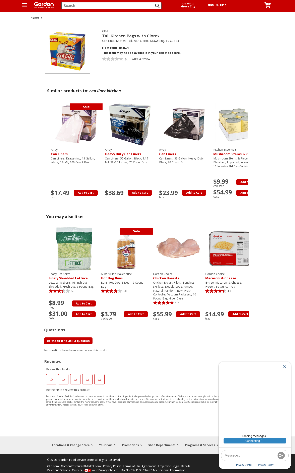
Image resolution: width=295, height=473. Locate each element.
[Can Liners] (76, 124)
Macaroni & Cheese (220, 276)
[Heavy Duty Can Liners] (130, 124)
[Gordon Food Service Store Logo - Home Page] (42, 5)
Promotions (130, 445)
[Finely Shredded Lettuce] (74, 248)
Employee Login (168, 466)
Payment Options (58, 470)
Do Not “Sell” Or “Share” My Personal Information (153, 470)
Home (35, 17)
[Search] (157, 6)
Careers (77, 470)
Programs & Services (200, 445)
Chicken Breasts (166, 276)
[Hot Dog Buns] (126, 248)
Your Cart (106, 445)
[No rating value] (113, 58)
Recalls (185, 466)
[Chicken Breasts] (178, 248)
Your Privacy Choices (105, 470)
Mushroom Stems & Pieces (234, 152)
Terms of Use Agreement (139, 466)
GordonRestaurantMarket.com (81, 466)
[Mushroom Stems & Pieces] (238, 124)
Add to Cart (86, 192)
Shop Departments (162, 445)
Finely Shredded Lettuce (68, 276)
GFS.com (53, 466)
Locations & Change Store (71, 445)
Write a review (141, 59)
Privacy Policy (112, 466)
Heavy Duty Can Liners (123, 152)
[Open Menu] (24, 5)
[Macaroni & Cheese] (230, 248)
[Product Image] (67, 51)
